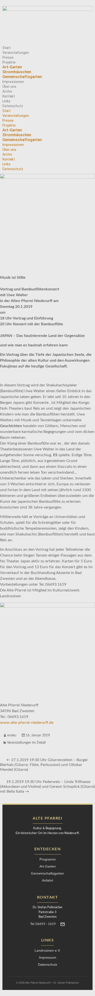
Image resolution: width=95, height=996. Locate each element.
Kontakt (8, 96)
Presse (8, 57)
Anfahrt (47, 880)
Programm (47, 859)
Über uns (9, 86)
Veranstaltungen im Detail (26, 742)
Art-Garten (12, 67)
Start (6, 48)
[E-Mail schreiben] (62, 924)
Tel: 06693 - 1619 (43, 924)
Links (6, 101)
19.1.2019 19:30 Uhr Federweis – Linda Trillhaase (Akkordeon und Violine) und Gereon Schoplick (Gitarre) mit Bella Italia (47, 786)
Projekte (9, 62)
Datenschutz (12, 106)
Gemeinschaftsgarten (22, 76)
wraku (11, 735)
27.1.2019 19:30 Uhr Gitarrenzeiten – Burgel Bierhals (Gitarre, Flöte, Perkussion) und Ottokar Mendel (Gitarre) (43, 765)
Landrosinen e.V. (48, 950)
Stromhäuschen (16, 72)
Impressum (47, 957)
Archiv (7, 91)
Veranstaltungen (15, 53)
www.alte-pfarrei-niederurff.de (26, 723)
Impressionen (13, 82)
